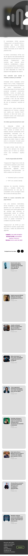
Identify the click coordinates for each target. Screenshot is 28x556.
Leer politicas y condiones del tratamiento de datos (9, 550)
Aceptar (20, 547)
